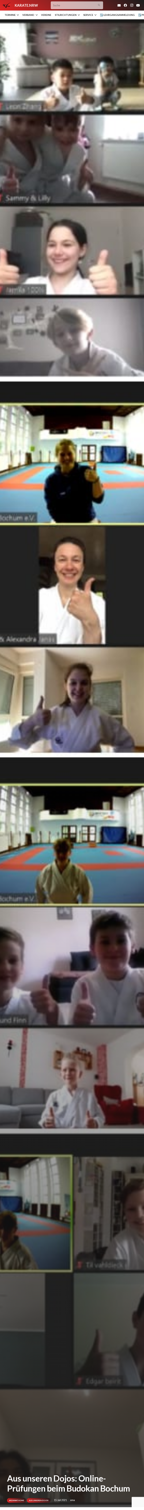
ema (72, 1500)
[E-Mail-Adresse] (119, 5)
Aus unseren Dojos (38, 1500)
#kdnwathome (16, 1500)
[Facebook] (125, 5)
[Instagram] (132, 5)
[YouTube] (138, 5)
